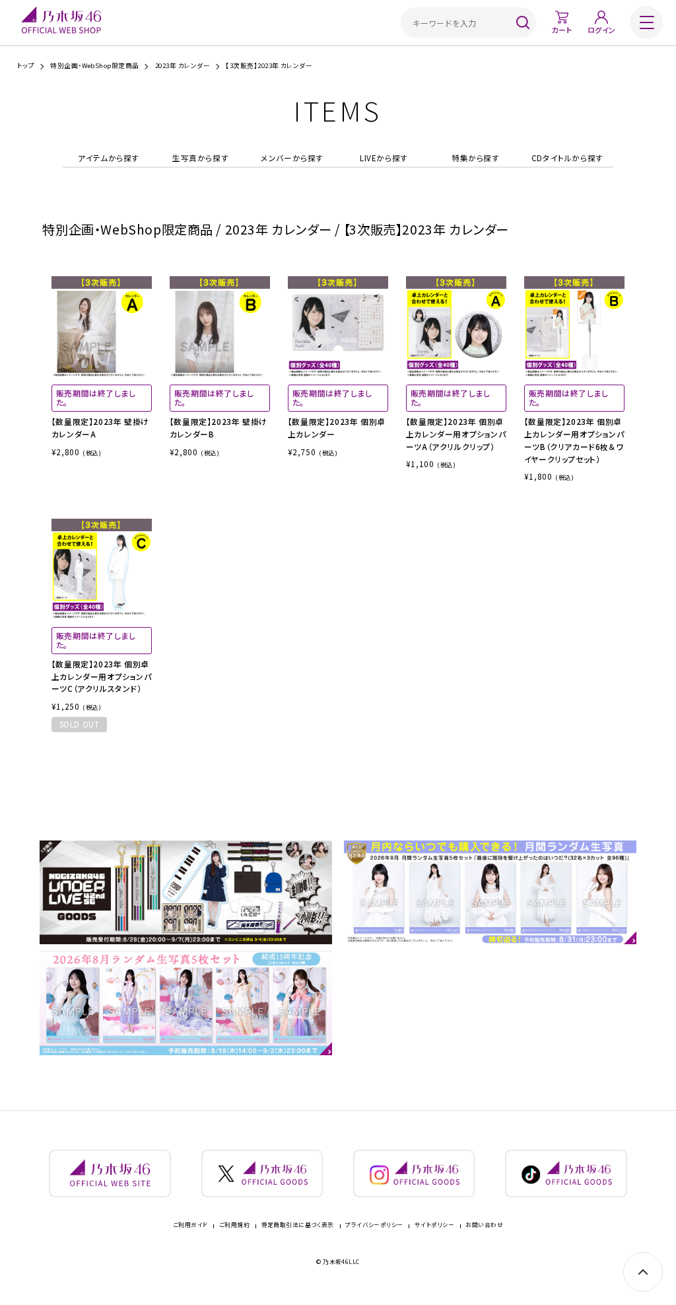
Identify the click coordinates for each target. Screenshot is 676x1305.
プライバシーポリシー (374, 1225)
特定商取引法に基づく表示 (297, 1225)
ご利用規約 (234, 1225)
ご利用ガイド (190, 1225)
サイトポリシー (434, 1225)
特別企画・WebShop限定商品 (94, 66)
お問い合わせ (484, 1225)
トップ (25, 66)
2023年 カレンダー (182, 66)
